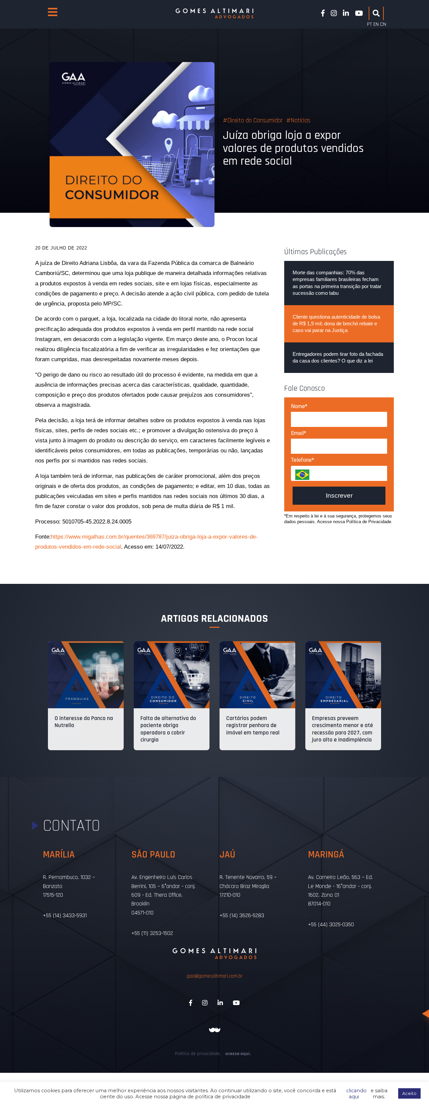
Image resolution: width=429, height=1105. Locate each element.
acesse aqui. (238, 1054)
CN (383, 24)
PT (369, 24)
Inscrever (339, 495)
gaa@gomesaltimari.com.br (215, 976)
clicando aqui (355, 1094)
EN (376, 24)
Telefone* (302, 460)
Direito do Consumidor (255, 120)
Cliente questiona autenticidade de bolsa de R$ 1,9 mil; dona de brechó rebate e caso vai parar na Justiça (336, 323)
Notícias (300, 120)
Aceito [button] (409, 1093)
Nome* (299, 406)
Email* (298, 433)
